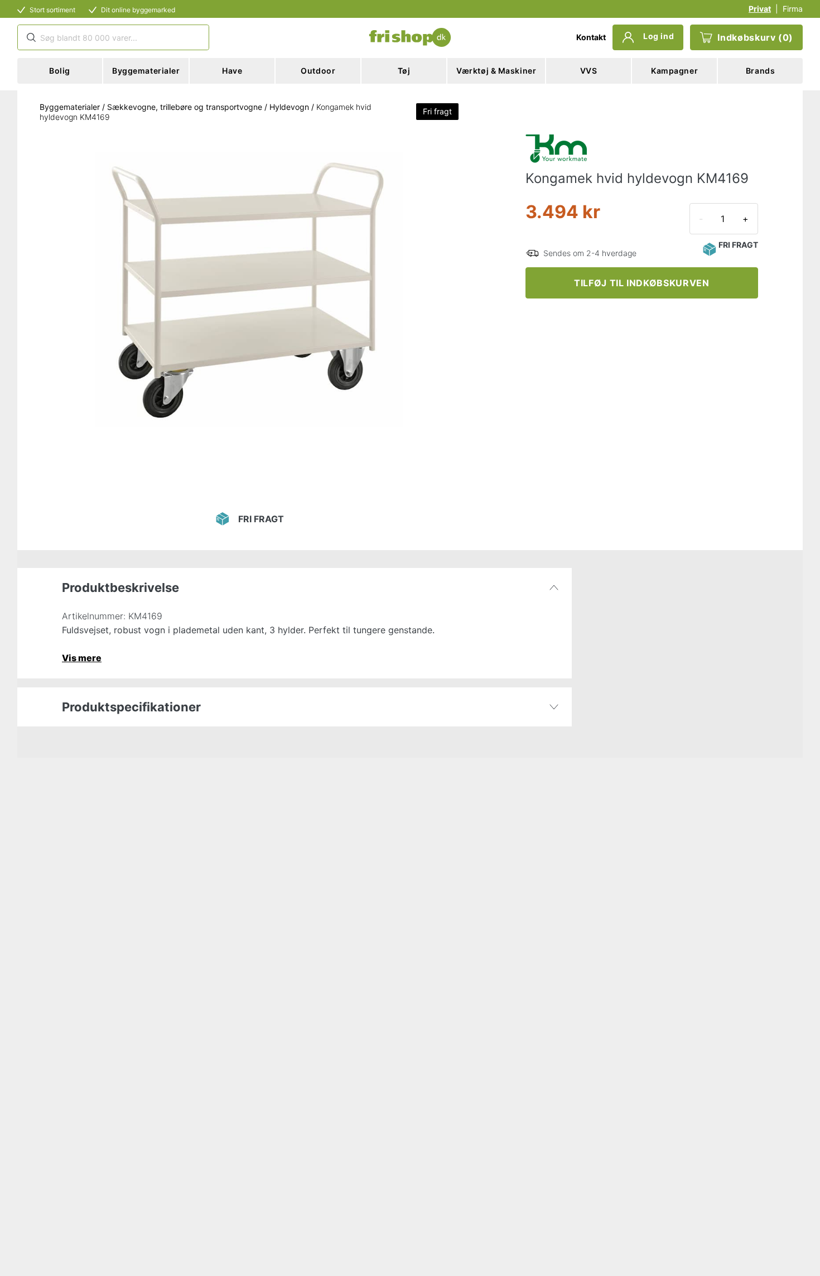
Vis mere (82, 657)
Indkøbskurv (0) (755, 37)
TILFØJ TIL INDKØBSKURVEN (641, 282)
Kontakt (591, 37)
